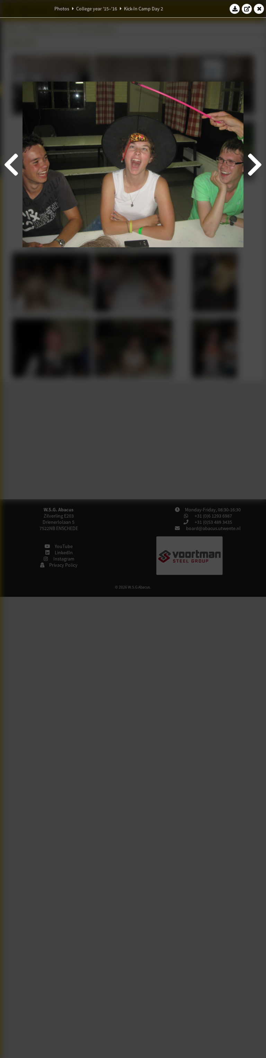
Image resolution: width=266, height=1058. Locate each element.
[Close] (259, 8)
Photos (61, 9)
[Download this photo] (235, 8)
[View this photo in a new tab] (247, 8)
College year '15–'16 (96, 9)
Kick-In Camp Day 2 (143, 9)
